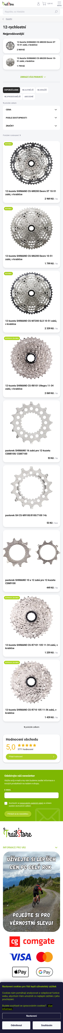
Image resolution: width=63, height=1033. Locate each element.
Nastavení (31, 1016)
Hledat (56, 12)
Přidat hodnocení (16, 757)
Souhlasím (46, 1025)
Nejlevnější (28, 90)
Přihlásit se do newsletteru (17, 814)
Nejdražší (42, 90)
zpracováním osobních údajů (31, 803)
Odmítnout (16, 1025)
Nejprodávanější (12, 97)
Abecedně (28, 97)
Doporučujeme (11, 90)
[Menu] (59, 3)
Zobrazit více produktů (31, 77)
